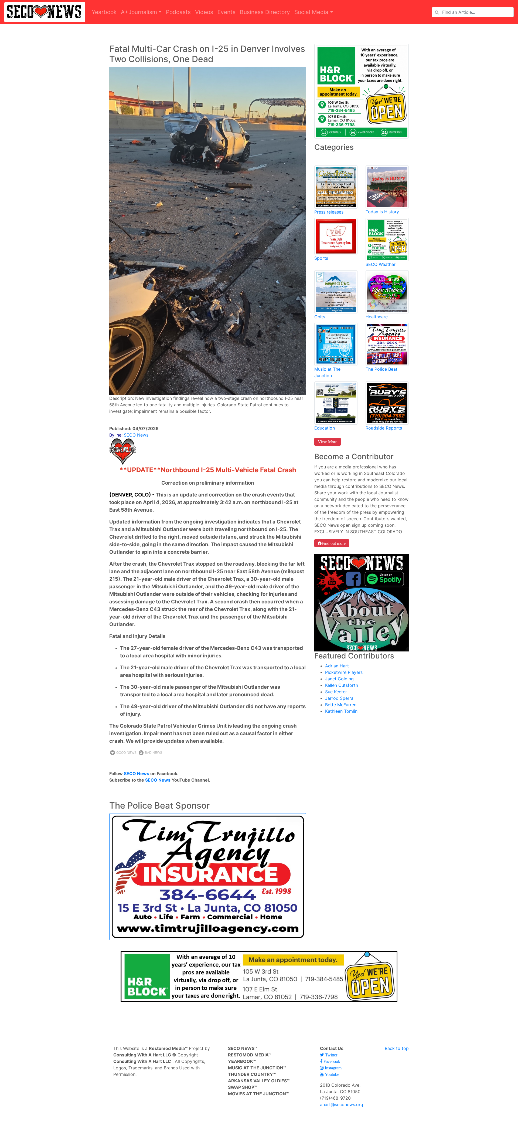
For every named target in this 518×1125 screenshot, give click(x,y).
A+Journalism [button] (139, 12)
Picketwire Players (344, 672)
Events (226, 12)
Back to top (397, 1048)
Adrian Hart (337, 665)
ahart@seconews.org (341, 1104)
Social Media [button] (311, 12)
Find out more (334, 543)
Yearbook (104, 12)
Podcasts (178, 12)
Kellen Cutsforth (341, 685)
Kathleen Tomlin (341, 711)
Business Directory (265, 12)
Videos (204, 12)
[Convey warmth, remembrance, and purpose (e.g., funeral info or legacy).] (335, 291)
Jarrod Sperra (339, 698)
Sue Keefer (336, 691)
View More (327, 442)
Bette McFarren (340, 704)
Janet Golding (339, 678)
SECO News (136, 773)
